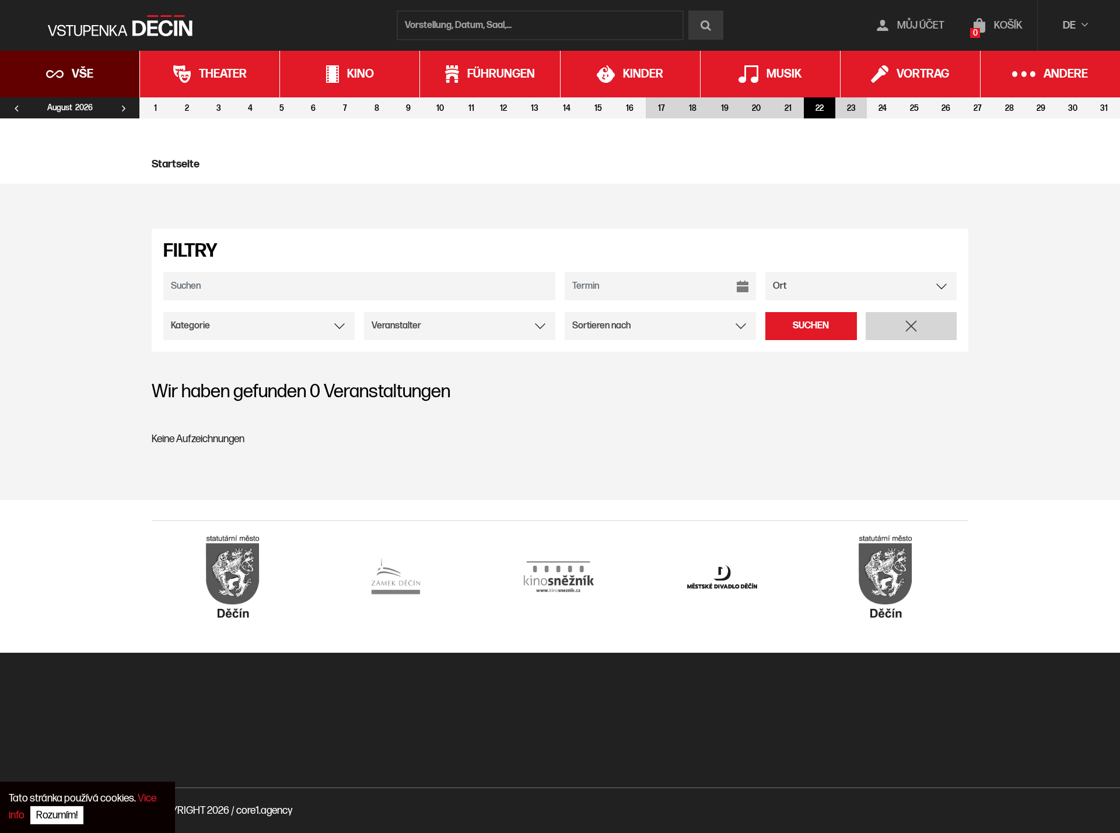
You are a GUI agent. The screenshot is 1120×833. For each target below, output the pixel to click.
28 (1009, 108)
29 (1041, 108)
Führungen (501, 74)
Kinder (643, 74)
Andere (1066, 74)
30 (1072, 108)
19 (725, 108)
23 (851, 108)
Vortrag (923, 74)
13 (534, 108)
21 (788, 108)
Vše (82, 74)
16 (630, 108)
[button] (911, 326)
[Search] (705, 25)
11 (471, 108)
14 (566, 108)
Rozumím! (57, 815)
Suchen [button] (811, 325)
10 (440, 108)
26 (946, 108)
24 (882, 108)
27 (978, 108)
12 (503, 108)
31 (1104, 108)
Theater (223, 74)
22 (820, 108)
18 (692, 108)
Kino (360, 74)
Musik (784, 74)
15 (598, 108)
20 (756, 108)
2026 (84, 108)
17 (661, 108)
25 (914, 108)
